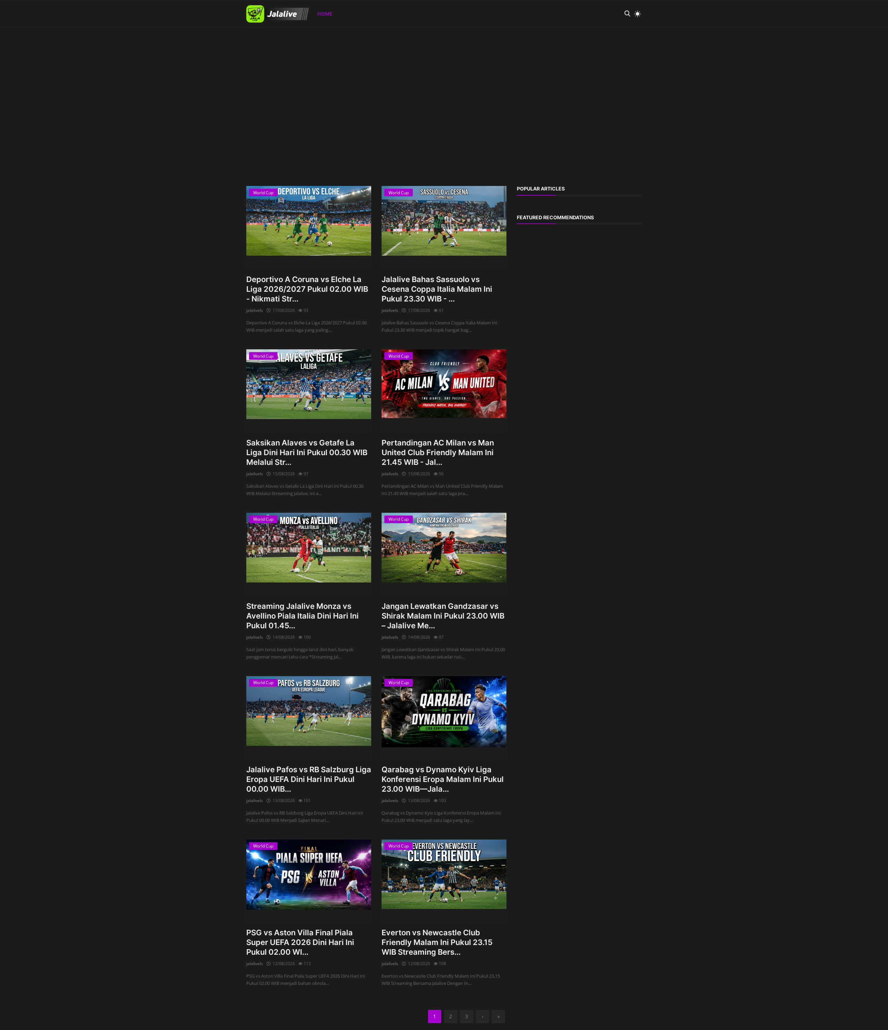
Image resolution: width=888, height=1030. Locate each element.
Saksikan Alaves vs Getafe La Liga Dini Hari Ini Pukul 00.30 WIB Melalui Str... (306, 452)
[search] (627, 14)
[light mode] (636, 14)
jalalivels (254, 310)
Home (324, 13)
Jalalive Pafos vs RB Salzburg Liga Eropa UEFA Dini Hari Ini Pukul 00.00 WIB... (308, 779)
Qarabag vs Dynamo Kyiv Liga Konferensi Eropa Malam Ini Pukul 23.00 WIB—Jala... (443, 779)
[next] (876, 27)
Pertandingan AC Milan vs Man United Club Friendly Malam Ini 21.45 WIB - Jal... (438, 452)
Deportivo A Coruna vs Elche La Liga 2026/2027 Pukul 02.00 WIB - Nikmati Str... (307, 289)
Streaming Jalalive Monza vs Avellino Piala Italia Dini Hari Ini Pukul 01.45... (302, 616)
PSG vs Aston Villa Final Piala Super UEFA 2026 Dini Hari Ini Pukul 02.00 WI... (300, 942)
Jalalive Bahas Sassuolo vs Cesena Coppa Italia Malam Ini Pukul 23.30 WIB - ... (437, 289)
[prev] (11, 27)
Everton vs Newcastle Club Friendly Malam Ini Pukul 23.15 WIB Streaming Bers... (437, 942)
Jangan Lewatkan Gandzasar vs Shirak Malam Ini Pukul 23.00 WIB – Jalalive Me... (443, 616)
